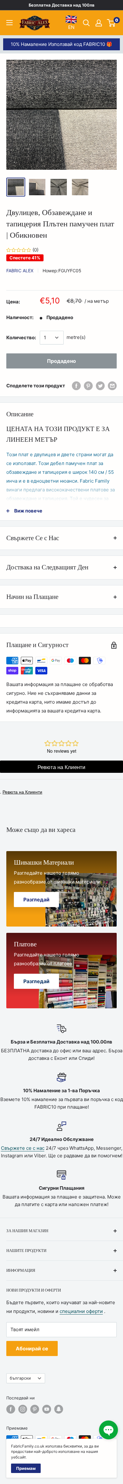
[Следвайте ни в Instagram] (22, 1409)
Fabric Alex (19, 270)
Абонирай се (32, 1348)
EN (71, 22)
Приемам (26, 1468)
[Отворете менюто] (9, 22)
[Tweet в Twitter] (100, 385)
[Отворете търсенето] (86, 22)
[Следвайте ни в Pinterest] (34, 1409)
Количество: (21, 338)
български (20, 1378)
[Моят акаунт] (99, 22)
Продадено (61, 361)
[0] (111, 23)
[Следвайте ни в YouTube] (46, 1409)
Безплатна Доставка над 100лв (62, 5)
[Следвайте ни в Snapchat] (58, 1409)
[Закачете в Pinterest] (88, 385)
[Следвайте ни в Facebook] (10, 1409)
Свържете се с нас (22, 1148)
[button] (108, 1429)
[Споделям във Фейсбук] (76, 385)
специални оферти (81, 1311)
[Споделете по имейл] (112, 385)
